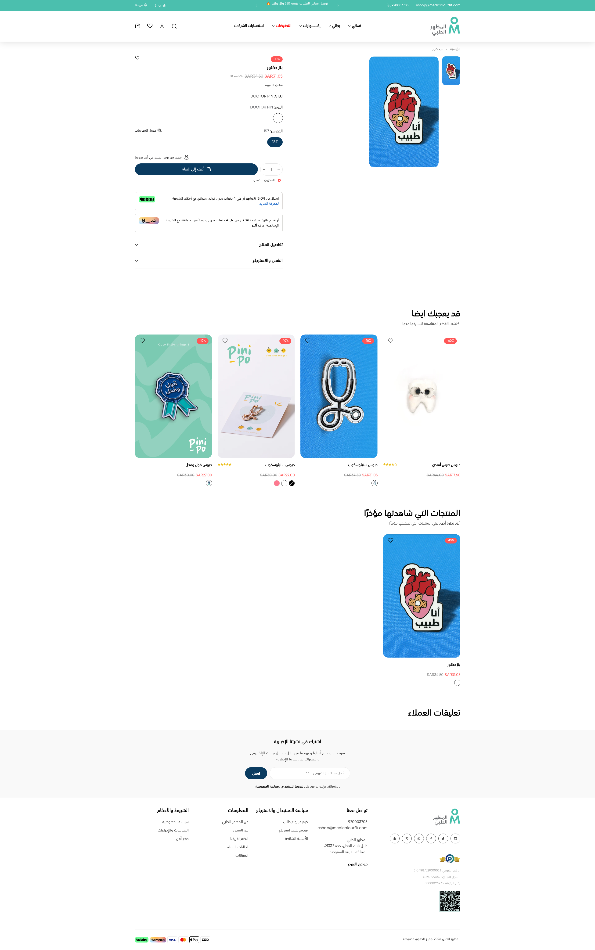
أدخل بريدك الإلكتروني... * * (325, 773)
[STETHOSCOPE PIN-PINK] (277, 483)
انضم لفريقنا (239, 839)
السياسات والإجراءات (173, 830)
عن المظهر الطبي (235, 822)
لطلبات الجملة (237, 847)
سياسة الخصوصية (267, 786)
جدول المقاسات (145, 130)
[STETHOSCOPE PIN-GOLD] (284, 483)
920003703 (400, 5)
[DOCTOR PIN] (278, 118)
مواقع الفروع (358, 864)
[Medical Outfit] (444, 26)
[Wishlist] (150, 26)
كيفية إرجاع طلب (295, 822)
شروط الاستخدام (292, 786)
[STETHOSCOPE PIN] (374, 483)
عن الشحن (240, 830)
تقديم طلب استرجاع (293, 830)
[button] (338, 5)
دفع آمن (182, 839)
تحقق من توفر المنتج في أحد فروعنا (158, 157)
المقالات (241, 855)
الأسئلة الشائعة (296, 839)
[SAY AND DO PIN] (209, 483)
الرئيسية (455, 49)
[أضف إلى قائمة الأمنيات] (137, 57)
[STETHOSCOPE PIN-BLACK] (292, 483)
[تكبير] (404, 111)
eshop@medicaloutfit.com (438, 5)
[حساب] (162, 26)
